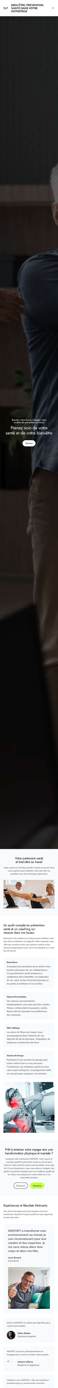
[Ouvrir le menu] (52, 8)
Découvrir (20, 1185)
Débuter (29, 443)
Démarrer (37, 1185)
